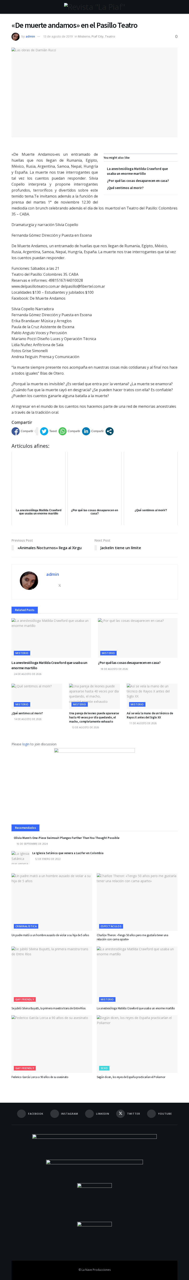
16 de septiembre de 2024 (32, 843)
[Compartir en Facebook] (22, 431)
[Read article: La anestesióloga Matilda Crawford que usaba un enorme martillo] (51, 638)
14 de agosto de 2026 (27, 719)
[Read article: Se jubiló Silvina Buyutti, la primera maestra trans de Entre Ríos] (52, 975)
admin (30, 36)
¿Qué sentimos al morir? (125, 188)
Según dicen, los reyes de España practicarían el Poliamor (131, 1077)
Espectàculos (111, 926)
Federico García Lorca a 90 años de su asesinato (40, 1077)
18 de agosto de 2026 (114, 669)
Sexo (104, 1068)
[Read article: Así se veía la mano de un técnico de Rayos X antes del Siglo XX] (152, 696)
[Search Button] (175, 7)
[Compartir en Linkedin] (93, 431)
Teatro (110, 36)
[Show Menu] (13, 7)
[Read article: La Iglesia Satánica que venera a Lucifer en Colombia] (21, 857)
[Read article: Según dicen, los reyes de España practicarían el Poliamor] (137, 1044)
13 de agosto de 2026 (85, 727)
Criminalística (26, 926)
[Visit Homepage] (94, 7)
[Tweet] (48, 431)
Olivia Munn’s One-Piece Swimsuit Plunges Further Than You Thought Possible (66, 838)
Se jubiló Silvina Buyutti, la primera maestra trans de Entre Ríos (49, 1008)
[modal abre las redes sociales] (110, 431)
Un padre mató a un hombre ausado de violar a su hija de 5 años (50, 935)
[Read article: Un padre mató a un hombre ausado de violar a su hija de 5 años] (52, 902)
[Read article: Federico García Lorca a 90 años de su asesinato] (52, 1044)
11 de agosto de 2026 (143, 723)
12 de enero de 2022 (47, 859)
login (26, 744)
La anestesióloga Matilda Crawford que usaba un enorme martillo (136, 1008)
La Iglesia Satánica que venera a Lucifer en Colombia (67, 853)
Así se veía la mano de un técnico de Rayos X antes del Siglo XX (150, 715)
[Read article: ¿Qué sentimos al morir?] (37, 696)
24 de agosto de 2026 (27, 674)
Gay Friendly (24, 999)
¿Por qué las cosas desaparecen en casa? (138, 180)
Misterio (84, 36)
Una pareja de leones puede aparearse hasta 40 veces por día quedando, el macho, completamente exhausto (94, 717)
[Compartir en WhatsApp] (69, 431)
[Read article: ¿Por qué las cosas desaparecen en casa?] (137, 638)
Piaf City (97, 36)
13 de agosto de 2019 (58, 36)
